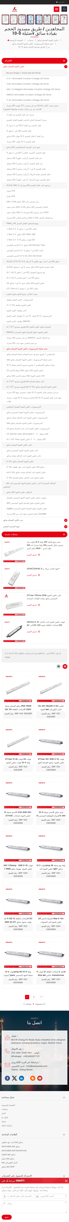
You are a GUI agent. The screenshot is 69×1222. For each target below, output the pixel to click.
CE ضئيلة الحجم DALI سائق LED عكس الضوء (25, 370)
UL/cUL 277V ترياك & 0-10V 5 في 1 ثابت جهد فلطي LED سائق (33, 261)
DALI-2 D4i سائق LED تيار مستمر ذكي (23, 201)
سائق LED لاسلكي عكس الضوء (19, 492)
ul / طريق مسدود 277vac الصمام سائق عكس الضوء (28, 326)
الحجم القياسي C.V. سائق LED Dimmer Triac (26, 245)
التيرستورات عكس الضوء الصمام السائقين (23, 406)
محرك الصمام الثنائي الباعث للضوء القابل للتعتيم (27, 120)
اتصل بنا (5, 1117)
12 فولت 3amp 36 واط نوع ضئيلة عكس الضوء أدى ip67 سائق (51, 867)
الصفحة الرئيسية (16, 40)
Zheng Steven (26, 1069)
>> (41, 997)
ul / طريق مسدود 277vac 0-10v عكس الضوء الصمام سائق (31, 386)
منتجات (30, 40)
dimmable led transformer (14, 1150)
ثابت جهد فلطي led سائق (12, 1142)
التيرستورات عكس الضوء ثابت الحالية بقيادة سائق (27, 417)
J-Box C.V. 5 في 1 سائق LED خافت (22, 229)
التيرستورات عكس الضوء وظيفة (20, 299)
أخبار (3, 1113)
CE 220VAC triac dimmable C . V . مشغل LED (27, 434)
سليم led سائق (8, 1158)
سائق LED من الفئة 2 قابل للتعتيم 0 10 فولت (25, 136)
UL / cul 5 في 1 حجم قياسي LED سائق (23, 277)
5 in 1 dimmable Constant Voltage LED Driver (28, 78)
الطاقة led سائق (8, 1154)
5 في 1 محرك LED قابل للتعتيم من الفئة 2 (24, 125)
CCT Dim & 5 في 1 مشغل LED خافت (22, 288)
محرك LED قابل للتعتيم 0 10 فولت (21, 141)
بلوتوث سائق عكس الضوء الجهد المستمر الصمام (26, 497)
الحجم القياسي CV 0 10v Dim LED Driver (24, 256)
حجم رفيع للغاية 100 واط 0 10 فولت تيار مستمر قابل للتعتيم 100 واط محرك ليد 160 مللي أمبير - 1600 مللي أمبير (45, 545)
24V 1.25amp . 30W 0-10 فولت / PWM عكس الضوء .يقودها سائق (18, 867)
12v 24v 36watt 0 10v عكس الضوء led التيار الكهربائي (51, 708)
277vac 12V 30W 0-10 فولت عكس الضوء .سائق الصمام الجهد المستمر (51, 761)
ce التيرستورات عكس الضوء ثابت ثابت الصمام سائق (28, 428)
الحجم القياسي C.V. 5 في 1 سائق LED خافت (25, 250)
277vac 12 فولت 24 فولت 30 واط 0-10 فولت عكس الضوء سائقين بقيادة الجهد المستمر (18, 761)
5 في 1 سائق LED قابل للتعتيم (19, 130)
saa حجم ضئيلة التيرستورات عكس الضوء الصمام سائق (29, 359)
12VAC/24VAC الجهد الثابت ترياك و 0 (43, 568)
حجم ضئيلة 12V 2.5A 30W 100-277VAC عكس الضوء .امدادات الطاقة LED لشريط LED (18, 814)
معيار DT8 (11, 196)
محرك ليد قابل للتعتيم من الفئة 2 (20, 114)
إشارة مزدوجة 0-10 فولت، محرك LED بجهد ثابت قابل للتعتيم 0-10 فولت (34, 399)
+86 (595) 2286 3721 (21, 1052)
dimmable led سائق (11, 1146)
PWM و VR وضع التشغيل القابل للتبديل (22, 223)
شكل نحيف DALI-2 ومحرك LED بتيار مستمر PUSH (27, 212)
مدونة (4, 1121)
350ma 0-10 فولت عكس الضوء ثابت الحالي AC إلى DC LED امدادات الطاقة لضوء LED (46, 624)
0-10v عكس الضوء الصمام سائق (20, 461)
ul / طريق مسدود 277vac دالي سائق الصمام (25, 381)
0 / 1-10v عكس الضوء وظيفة (19, 305)
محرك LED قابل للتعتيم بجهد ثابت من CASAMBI (26, 514)
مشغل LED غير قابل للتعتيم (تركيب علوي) (24, 158)
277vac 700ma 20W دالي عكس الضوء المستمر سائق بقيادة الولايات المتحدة (44, 597)
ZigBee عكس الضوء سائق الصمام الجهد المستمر (27, 508)
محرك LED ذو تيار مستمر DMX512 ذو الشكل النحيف (28, 337)
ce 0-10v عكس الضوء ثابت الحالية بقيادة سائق (26, 472)
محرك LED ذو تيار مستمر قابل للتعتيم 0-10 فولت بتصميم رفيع (32, 392)
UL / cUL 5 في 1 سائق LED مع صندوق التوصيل (26, 272)
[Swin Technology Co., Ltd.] (14, 9)
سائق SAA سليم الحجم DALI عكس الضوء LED (25, 376)
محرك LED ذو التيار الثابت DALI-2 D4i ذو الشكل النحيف (30, 217)
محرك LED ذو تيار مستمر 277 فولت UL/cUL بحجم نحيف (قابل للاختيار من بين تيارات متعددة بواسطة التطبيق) (30, 107)
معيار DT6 (11, 190)
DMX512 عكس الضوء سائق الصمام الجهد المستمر (27, 332)
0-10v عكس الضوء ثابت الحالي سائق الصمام (25, 477)
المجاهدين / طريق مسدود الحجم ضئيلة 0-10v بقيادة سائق (31, 365)
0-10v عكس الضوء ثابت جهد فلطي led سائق (25, 467)
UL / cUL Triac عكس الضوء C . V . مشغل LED (26, 439)
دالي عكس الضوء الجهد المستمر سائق (22, 450)
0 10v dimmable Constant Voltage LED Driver (28, 100)
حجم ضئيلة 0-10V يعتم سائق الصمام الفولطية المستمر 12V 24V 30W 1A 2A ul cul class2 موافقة (51, 814)
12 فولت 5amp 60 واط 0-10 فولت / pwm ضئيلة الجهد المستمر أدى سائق (18, 973)
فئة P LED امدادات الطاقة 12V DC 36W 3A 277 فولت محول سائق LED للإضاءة (18, 920)
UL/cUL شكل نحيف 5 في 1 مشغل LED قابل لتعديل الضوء (30, 267)
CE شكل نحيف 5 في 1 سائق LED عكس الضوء (25, 283)
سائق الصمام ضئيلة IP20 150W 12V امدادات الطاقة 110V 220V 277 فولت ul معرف (18, 708)
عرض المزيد (32, 554)
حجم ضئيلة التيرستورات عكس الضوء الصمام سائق (32, 43)
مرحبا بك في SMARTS (13, 1180)
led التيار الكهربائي (9, 1162)
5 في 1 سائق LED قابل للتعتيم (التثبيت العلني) (26, 152)
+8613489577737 (31, 1056)
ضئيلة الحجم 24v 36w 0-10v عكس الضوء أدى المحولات (51, 920)
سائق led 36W (8, 1167)
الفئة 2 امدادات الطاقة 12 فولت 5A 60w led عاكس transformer (51, 973)
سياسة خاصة (7, 1125)
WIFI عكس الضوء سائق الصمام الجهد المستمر (26, 503)
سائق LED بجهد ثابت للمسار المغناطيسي (23, 147)
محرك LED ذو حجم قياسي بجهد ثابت (22, 343)
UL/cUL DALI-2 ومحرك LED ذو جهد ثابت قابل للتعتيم (28, 185)
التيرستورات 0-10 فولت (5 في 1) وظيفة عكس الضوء (29, 316)
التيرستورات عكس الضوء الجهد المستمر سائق (26, 412)
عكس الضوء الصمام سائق (47, 40)
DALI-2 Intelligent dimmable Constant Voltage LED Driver (33, 89)
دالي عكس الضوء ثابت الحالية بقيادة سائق (24, 455)
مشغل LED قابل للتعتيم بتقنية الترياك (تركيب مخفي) (28, 174)
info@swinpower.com (36, 1066)
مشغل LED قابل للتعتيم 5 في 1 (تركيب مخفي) (26, 169)
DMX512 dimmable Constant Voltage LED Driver (29, 94)
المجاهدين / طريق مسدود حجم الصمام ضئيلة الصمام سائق (31, 354)
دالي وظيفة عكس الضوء (16, 310)
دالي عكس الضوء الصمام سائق (19, 445)
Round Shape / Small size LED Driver (23, 73)
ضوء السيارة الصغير (11, 526)
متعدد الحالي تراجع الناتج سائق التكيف (21, 294)
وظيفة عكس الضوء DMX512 (18, 321)
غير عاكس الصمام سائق (13, 520)
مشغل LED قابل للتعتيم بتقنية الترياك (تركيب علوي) (28, 179)
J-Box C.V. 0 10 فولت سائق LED (21, 239)
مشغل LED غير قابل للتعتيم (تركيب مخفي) (25, 163)
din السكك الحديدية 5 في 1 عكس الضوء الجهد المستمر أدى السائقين (29, 485)
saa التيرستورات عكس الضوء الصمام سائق (25, 423)
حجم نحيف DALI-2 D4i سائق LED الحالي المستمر (27, 207)
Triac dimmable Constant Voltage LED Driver (28, 84)
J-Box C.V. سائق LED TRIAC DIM (21, 234)
